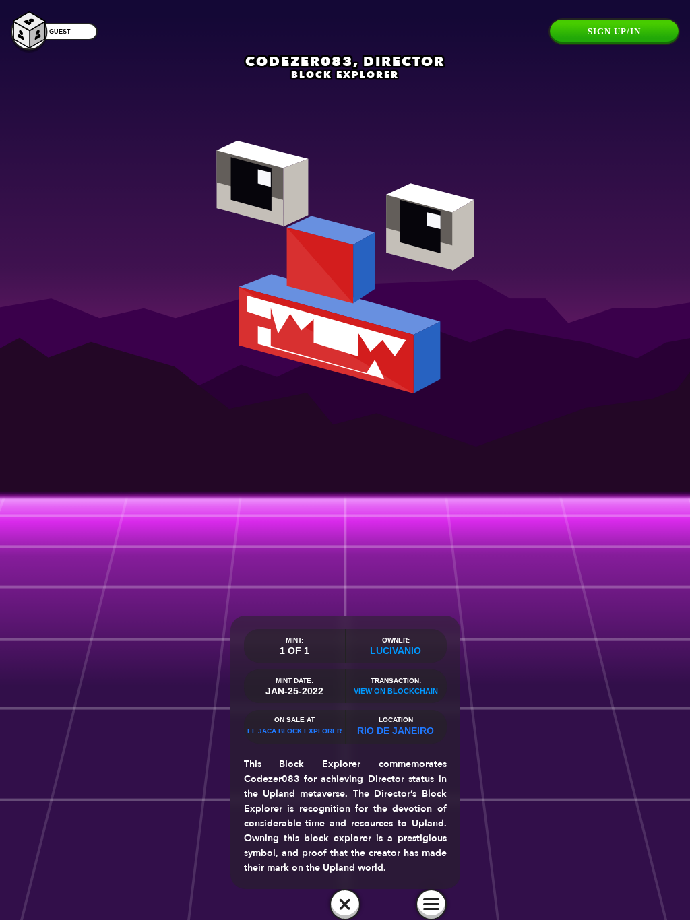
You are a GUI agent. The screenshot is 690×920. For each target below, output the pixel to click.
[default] (345, 904)
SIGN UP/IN (614, 31)
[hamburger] (431, 904)
